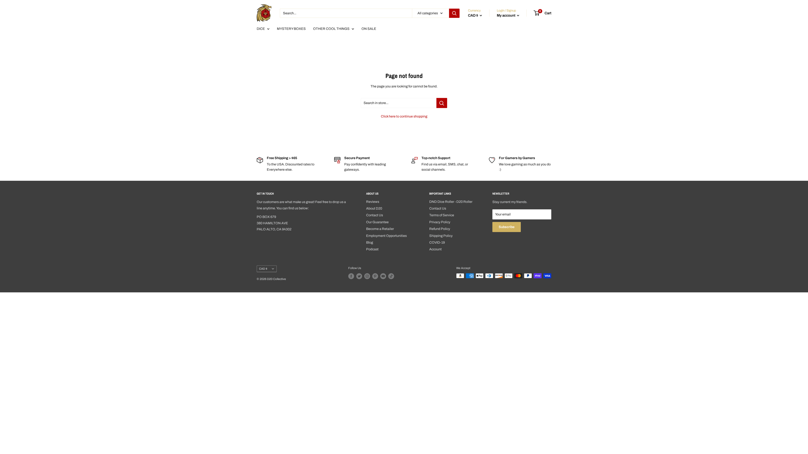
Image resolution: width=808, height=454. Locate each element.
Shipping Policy (441, 236)
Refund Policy (439, 229)
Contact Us (374, 215)
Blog (369, 242)
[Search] (454, 13)
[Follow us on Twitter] (359, 276)
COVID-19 (437, 242)
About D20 (374, 208)
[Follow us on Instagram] (367, 276)
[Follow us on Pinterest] (375, 276)
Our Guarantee (377, 222)
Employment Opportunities (386, 236)
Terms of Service (441, 215)
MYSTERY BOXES (291, 28)
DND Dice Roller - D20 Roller (450, 201)
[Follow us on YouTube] (383, 276)
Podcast (372, 249)
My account (506, 15)
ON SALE (368, 28)
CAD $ (263, 268)
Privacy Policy (439, 222)
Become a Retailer (380, 229)
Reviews (372, 201)
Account (435, 249)
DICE (261, 28)
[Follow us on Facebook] (351, 276)
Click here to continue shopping (404, 116)
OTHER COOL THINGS (331, 28)
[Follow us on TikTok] (391, 276)
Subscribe (506, 227)
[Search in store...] (441, 103)
